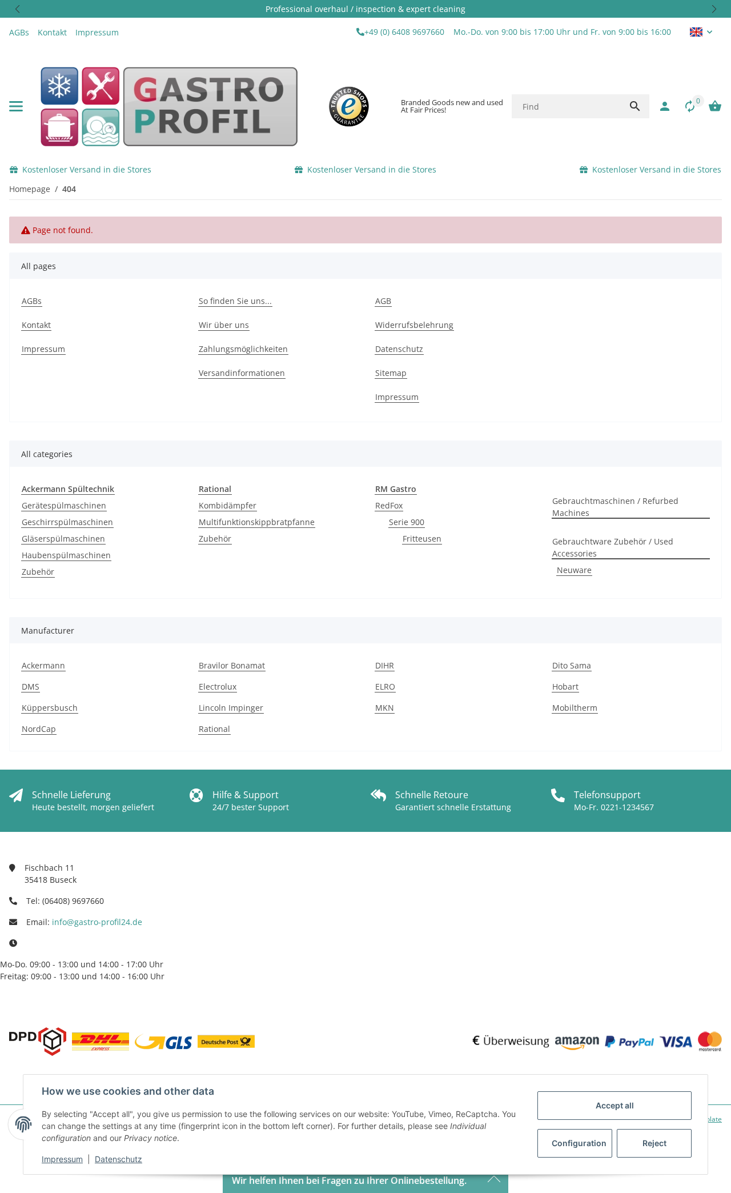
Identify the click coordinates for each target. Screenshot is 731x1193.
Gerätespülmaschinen (64, 505)
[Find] (635, 106)
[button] (17, 9)
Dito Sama (571, 665)
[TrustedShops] (349, 106)
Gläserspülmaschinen (63, 538)
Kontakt (52, 32)
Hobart (565, 686)
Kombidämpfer (227, 505)
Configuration (579, 1143)
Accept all (615, 1105)
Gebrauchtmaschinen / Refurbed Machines (615, 506)
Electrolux (217, 686)
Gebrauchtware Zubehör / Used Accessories (612, 547)
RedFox (389, 505)
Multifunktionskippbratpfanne (257, 522)
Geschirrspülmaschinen (67, 522)
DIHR (384, 665)
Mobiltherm (574, 707)
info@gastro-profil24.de (97, 921)
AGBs (19, 32)
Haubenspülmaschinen (66, 555)
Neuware (574, 570)
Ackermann (43, 665)
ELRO (385, 686)
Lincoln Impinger (231, 707)
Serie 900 (406, 522)
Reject (654, 1143)
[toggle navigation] (16, 106)
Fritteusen (422, 538)
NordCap (39, 728)
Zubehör (38, 571)
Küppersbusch (50, 707)
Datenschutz (118, 1159)
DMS (30, 686)
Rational (214, 728)
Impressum (62, 1159)
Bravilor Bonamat (232, 665)
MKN (384, 707)
